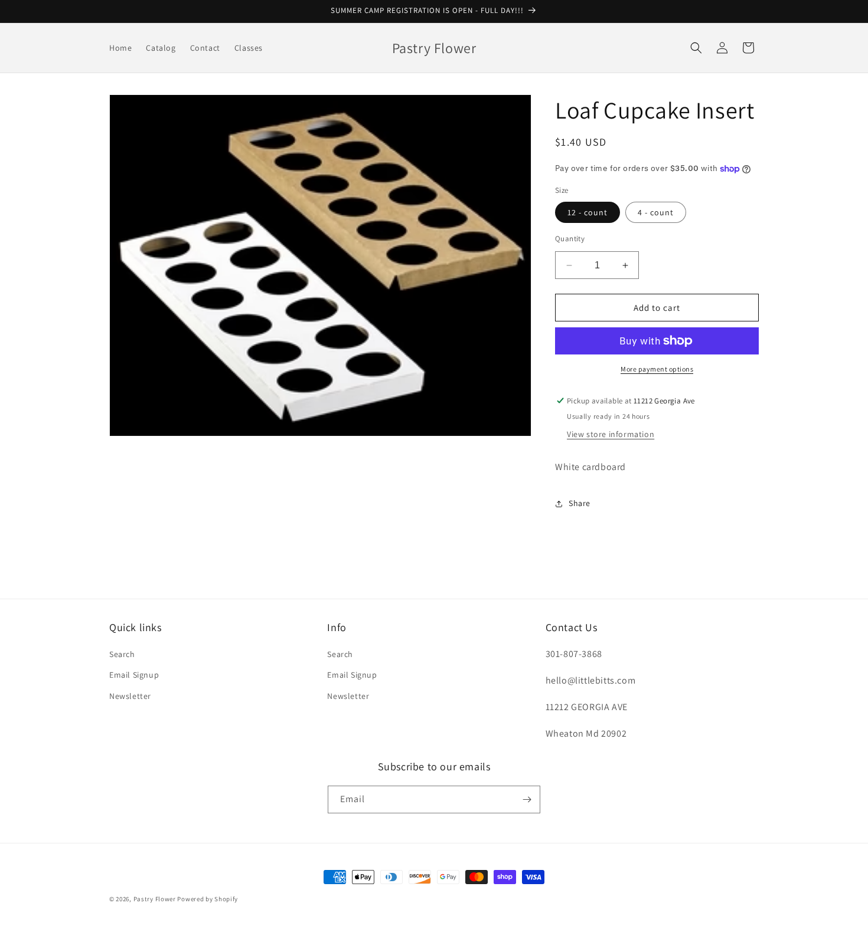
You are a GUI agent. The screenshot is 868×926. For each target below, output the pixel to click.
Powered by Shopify (207, 899)
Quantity (570, 239)
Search (122, 654)
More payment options (657, 369)
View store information (610, 434)
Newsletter (130, 696)
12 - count (587, 212)
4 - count (656, 212)
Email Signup (134, 674)
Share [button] (579, 503)
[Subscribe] (527, 799)
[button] (696, 48)
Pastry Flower (154, 899)
